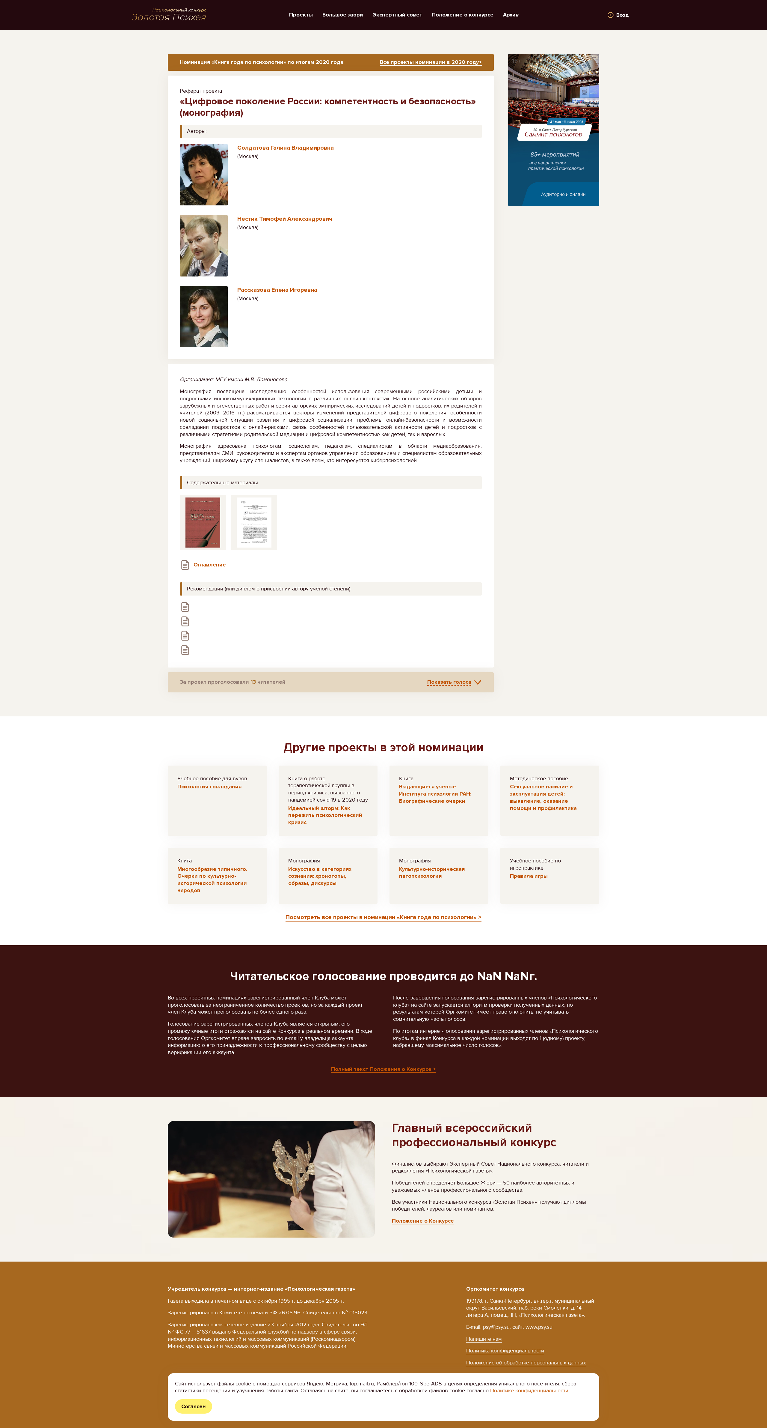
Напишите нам (484, 1339)
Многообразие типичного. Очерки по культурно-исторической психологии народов (212, 880)
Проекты (301, 14)
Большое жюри (342, 14)
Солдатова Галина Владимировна (285, 147)
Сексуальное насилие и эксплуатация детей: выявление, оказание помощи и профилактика (543, 797)
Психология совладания (209, 786)
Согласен (193, 1406)
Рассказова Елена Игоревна (277, 290)
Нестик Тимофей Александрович (284, 219)
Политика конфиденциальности (505, 1350)
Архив (511, 14)
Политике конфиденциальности (529, 1390)
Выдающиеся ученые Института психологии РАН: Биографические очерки (435, 793)
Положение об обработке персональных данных (526, 1362)
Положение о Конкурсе (423, 1220)
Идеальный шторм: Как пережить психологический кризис (325, 815)
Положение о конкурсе (462, 14)
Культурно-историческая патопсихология (432, 873)
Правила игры (529, 876)
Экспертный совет (397, 14)
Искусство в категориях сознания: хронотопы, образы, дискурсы (319, 876)
